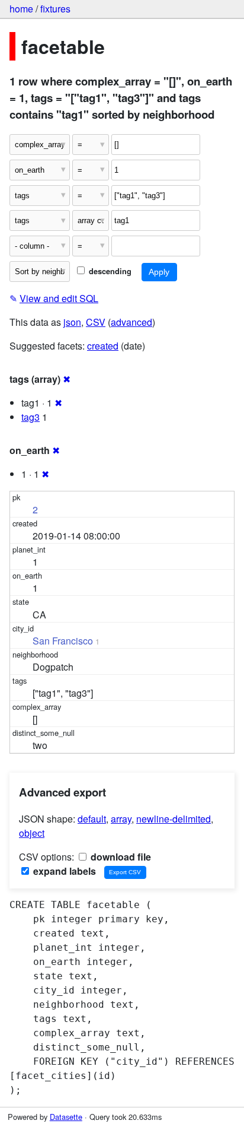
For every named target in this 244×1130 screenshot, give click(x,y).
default (92, 819)
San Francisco (63, 640)
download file (119, 857)
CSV (95, 322)
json (72, 322)
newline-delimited (173, 819)
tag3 (30, 417)
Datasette (66, 1116)
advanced (131, 322)
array (121, 819)
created (102, 346)
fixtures (55, 8)
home (21, 8)
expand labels (63, 871)
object (31, 833)
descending (108, 271)
